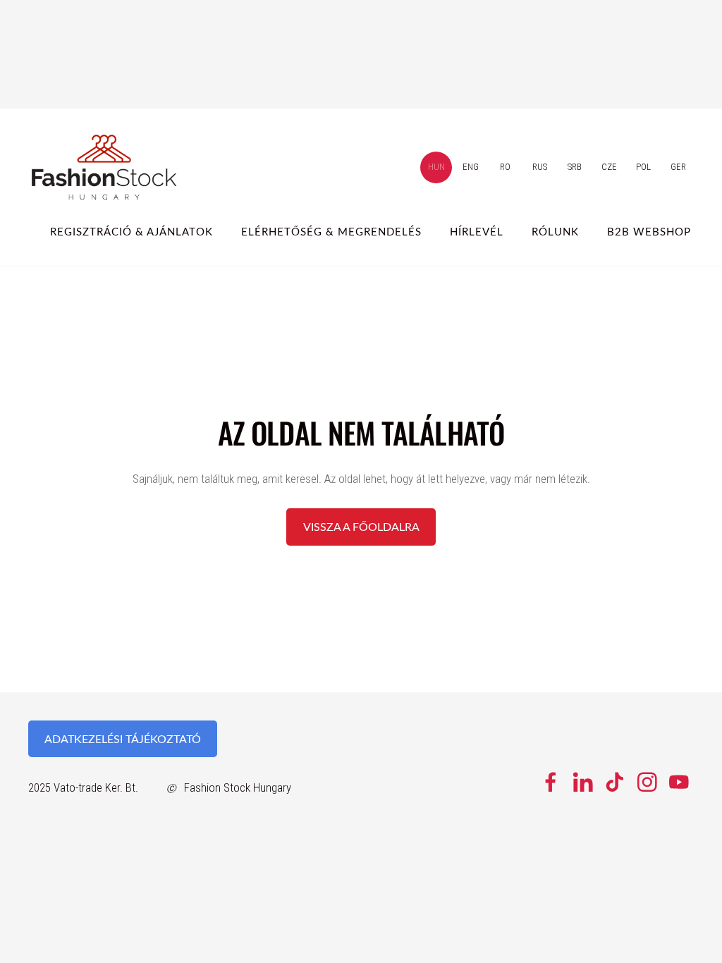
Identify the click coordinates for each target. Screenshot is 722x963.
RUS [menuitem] (539, 166)
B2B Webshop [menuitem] (649, 231)
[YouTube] (679, 782)
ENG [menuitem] (471, 166)
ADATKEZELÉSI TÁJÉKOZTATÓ (122, 739)
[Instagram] (647, 782)
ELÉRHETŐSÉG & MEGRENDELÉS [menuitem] (331, 231)
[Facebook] (550, 782)
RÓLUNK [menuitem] (555, 231)
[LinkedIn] (583, 782)
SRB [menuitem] (575, 166)
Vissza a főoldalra (361, 526)
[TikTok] (615, 782)
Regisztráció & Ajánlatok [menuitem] (131, 231)
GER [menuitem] (678, 166)
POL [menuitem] (643, 166)
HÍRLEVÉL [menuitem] (476, 231)
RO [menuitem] (505, 166)
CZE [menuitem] (609, 166)
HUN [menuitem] (436, 166)
